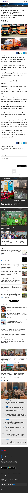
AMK (3, 489)
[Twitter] (19, 53)
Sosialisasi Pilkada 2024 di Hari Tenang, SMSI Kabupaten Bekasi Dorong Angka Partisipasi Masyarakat (21, 243)
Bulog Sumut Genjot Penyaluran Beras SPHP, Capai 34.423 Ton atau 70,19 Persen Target (11, 287)
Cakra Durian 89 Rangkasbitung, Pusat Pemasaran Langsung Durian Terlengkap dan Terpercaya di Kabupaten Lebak (10, 294)
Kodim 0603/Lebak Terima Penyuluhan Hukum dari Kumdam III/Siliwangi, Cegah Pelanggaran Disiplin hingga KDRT (7, 376)
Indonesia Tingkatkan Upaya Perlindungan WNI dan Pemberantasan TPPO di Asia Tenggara (7, 203)
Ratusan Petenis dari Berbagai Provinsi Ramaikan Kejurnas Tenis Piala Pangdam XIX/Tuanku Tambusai (10, 266)
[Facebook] (17, 53)
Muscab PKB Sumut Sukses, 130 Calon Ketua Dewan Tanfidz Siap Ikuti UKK (13, 227)
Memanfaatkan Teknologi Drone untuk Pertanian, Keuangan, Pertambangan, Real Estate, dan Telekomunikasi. (17, 315)
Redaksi (2, 20)
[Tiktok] (16, 462)
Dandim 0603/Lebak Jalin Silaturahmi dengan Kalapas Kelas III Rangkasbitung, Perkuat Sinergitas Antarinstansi (10, 280)
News (11, 7)
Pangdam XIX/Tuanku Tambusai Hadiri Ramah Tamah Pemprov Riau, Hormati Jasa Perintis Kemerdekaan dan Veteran (15, 442)
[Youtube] (14, 462)
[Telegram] (24, 53)
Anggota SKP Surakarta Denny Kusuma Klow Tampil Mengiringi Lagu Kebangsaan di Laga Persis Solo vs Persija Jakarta (13, 341)
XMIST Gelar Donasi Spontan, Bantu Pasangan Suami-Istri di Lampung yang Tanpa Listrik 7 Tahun (14, 330)
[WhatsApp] (21, 53)
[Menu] (1, 1)
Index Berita (14, 300)
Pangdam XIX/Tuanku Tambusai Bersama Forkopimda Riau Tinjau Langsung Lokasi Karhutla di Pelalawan (11, 273)
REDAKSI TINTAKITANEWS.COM (8, 259)
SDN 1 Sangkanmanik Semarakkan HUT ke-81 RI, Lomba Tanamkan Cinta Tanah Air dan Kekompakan (15, 429)
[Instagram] (11, 462)
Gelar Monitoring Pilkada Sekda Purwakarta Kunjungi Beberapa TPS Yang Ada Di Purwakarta (7, 242)
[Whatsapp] (6, 462)
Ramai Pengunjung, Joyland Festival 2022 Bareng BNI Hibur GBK (17, 308)
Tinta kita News (5, 7)
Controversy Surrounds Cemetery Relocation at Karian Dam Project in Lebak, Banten (19, 202)
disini (14, 484)
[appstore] (4, 468)
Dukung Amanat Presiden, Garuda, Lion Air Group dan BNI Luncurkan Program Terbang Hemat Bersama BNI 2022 (17, 321)
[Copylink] (26, 53)
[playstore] (12, 468)
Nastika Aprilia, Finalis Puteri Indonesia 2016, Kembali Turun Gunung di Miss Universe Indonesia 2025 (13, 335)
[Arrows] (2, 189)
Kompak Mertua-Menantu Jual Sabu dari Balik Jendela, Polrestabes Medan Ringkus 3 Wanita (15, 416)
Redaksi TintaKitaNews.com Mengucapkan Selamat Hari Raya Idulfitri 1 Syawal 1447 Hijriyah (11, 252)
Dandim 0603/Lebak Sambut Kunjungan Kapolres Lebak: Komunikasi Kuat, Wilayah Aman (20, 376)
